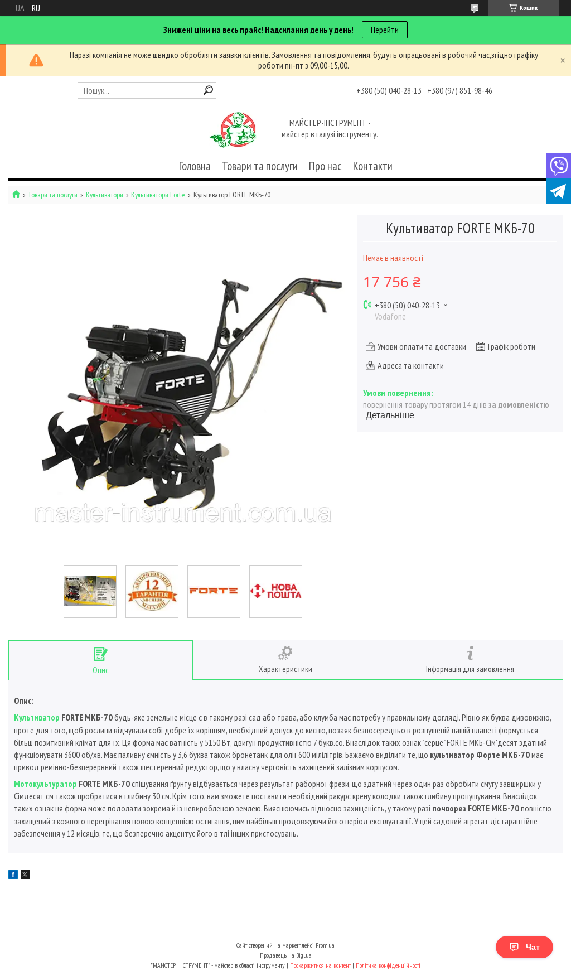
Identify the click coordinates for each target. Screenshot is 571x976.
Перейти (385, 29)
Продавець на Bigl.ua (286, 955)
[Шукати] (208, 90)
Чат (533, 947)
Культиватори (104, 195)
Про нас (325, 165)
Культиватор (37, 717)
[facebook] (13, 875)
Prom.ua (325, 945)
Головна (195, 165)
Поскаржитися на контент (320, 965)
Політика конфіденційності (388, 965)
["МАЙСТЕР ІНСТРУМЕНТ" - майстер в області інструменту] (232, 129)
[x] (25, 875)
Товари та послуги (260, 165)
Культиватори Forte (158, 195)
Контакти (373, 165)
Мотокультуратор (45, 783)
